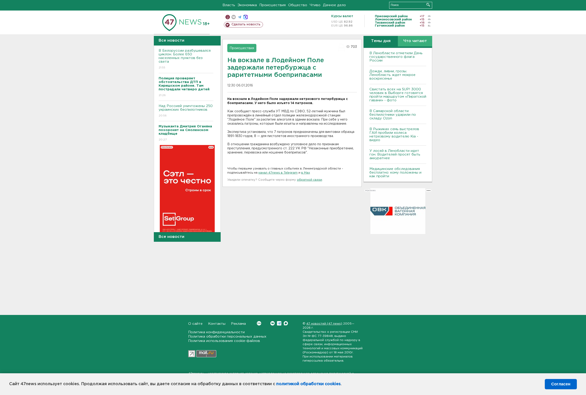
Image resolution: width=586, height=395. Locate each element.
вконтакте (233, 17)
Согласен (560, 384)
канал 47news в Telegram (278, 173)
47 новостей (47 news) (324, 323)
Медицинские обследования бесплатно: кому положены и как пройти (395, 172)
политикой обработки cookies (308, 384)
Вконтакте (272, 323)
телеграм (239, 17)
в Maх (305, 173)
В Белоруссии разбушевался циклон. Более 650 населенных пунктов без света (185, 59)
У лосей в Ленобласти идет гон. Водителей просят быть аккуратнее (394, 154)
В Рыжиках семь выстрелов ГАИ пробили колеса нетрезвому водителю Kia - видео (394, 135)
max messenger (245, 17)
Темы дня (381, 41)
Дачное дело (334, 5)
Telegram (279, 323)
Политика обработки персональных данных (227, 336)
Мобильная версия (227, 17)
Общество (297, 5)
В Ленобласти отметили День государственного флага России (396, 57)
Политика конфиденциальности (216, 332)
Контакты (216, 323)
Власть (228, 5)
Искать (428, 4)
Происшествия (272, 5)
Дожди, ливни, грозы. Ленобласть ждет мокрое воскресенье (392, 75)
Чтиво (315, 5)
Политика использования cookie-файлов (224, 340)
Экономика (247, 5)
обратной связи (309, 180)
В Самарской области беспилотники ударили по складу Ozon (392, 115)
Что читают (415, 41)
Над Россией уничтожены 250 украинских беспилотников (186, 111)
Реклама (238, 323)
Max (286, 323)
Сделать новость (245, 24)
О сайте (195, 323)
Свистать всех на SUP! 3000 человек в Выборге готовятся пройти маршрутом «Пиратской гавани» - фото (397, 95)
